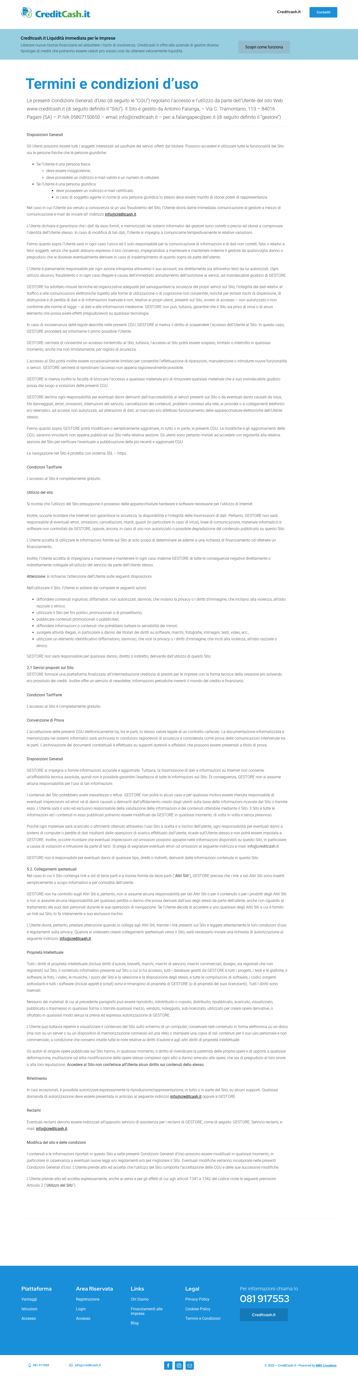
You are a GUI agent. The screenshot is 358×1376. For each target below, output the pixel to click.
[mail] (190, 1365)
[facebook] (168, 1365)
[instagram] (179, 1365)
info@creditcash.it (263, 846)
